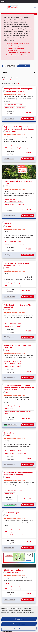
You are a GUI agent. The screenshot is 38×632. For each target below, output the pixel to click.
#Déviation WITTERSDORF (12, 361)
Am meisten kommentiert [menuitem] (10, 80)
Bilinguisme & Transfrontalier (25, 148)
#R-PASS (7, 584)
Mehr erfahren (27, 118)
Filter (5, 72)
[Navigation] (35, 7)
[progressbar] (9, 119)
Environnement (21, 107)
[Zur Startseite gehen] (11, 7)
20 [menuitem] (16, 83)
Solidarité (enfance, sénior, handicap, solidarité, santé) (18, 412)
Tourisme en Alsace (22, 453)
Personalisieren (19, 629)
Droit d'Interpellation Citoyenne (13, 104)
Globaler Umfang (9, 107)
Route (18, 285)
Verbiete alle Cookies (19, 624)
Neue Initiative (23, 66)
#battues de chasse (10, 199)
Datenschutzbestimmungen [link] (7, 631)
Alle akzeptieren (19, 619)
